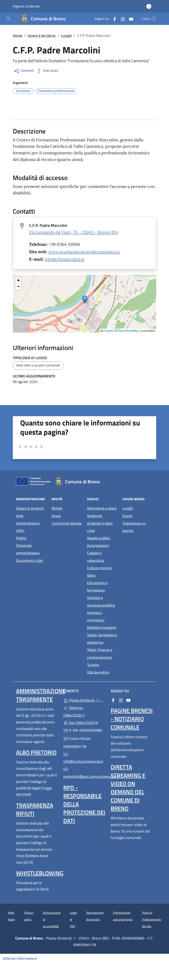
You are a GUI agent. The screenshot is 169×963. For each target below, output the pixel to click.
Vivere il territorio (42, 35)
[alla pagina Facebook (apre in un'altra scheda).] (113, 18)
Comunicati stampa (67, 523)
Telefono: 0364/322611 (74, 711)
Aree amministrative (28, 519)
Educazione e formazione (97, 586)
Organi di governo (30, 508)
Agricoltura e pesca (101, 508)
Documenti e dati (29, 560)
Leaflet (108, 330)
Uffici (20, 530)
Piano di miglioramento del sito (151, 919)
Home (17, 35)
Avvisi (56, 516)
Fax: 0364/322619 (83, 722)
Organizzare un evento (134, 526)
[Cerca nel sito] (153, 18)
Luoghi (66, 35)
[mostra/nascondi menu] (8, 18)
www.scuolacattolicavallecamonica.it (84, 251)
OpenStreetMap (128, 330)
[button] (84, 299)
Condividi (27, 70)
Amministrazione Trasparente (40, 695)
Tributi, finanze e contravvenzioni (99, 653)
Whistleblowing (39, 873)
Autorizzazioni (98, 545)
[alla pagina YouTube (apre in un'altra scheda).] (129, 18)
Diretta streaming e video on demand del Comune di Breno (128, 788)
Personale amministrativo (28, 549)
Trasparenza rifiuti (34, 809)
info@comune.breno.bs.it (83, 761)
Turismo (93, 665)
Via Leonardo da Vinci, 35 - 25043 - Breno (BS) (73, 232)
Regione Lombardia (26, 6)
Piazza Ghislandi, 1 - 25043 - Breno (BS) (87, 700)
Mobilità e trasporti (101, 627)
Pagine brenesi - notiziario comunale (132, 718)
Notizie (57, 508)
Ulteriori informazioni (20, 958)
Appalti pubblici (98, 538)
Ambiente (94, 516)
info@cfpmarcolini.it (64, 259)
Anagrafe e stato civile (100, 526)
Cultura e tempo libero (99, 571)
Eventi (127, 516)
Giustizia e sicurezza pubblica (101, 601)
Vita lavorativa (98, 672)
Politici (21, 538)
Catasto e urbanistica (95, 556)
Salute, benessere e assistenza (102, 638)
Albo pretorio (36, 752)
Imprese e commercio (95, 616)
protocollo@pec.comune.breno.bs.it (84, 776)
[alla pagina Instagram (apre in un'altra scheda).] (121, 18)
